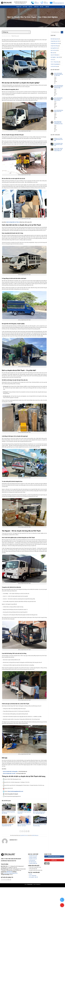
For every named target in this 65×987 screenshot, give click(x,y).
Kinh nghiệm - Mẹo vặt (33, 877)
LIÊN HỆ (47, 6)
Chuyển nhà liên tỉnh (33, 863)
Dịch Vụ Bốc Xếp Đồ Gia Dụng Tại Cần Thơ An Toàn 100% (58, 74)
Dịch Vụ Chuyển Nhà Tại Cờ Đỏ (9, 773)
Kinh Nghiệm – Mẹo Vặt (55, 57)
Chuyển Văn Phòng (54, 45)
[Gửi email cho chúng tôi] (6, 880)
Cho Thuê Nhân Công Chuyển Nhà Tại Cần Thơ (58, 144)
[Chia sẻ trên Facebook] (20, 831)
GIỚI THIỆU (25, 6)
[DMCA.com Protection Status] (47, 863)
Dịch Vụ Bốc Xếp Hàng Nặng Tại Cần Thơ (58, 111)
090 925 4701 (9, 871)
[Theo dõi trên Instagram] (2, 880)
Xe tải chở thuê (32, 860)
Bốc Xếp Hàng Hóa (54, 38)
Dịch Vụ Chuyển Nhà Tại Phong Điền (10, 771)
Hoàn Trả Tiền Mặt (54, 55)
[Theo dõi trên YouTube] (10, 880)
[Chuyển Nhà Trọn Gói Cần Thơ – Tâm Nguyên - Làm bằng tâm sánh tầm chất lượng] (6, 3)
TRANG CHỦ (18, 6)
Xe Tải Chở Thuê (54, 66)
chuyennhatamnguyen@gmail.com (11, 873)
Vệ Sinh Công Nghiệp (55, 64)
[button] (63, 7)
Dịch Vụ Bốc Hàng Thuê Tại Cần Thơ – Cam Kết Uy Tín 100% (58, 122)
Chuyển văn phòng (32, 857)
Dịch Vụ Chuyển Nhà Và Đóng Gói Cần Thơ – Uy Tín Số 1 (24, 825)
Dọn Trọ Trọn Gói (54, 50)
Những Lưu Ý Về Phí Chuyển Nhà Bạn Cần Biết (58, 139)
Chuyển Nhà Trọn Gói (32, 15)
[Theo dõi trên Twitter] (4, 880)
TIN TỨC (41, 6)
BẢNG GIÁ (36, 6)
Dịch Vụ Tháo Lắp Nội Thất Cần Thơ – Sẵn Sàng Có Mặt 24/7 (39, 812)
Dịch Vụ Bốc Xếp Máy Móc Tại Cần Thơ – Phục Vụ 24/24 (58, 99)
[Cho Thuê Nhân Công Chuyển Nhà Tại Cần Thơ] (24, 807)
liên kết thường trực (35, 835)
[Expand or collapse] (29, 32)
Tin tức (30, 874)
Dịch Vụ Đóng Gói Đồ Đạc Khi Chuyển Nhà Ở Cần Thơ (7, 825)
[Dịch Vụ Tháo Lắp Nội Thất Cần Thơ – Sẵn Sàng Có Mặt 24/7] (40, 807)
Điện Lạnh (53, 52)
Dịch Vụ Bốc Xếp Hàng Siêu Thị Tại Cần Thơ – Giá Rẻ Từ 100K (58, 86)
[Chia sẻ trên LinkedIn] (29, 831)
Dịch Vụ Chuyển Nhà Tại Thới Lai (13, 222)
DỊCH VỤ (30, 6)
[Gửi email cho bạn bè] (24, 831)
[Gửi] (62, 32)
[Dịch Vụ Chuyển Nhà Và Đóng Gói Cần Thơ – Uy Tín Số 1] (24, 819)
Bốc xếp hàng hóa (32, 861)
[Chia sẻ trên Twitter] (22, 831)
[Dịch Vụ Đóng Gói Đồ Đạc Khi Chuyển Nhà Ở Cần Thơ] (9, 819)
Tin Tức (52, 59)
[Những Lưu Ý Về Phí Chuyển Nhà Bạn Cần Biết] (9, 807)
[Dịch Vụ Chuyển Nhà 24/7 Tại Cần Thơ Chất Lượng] (40, 819)
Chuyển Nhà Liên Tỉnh (55, 41)
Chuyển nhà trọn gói (33, 855)
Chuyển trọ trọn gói (33, 858)
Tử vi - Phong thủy (32, 875)
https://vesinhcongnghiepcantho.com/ (15, 791)
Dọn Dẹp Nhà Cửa (54, 48)
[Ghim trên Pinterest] (26, 831)
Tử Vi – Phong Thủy (54, 61)
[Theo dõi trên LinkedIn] (8, 880)
